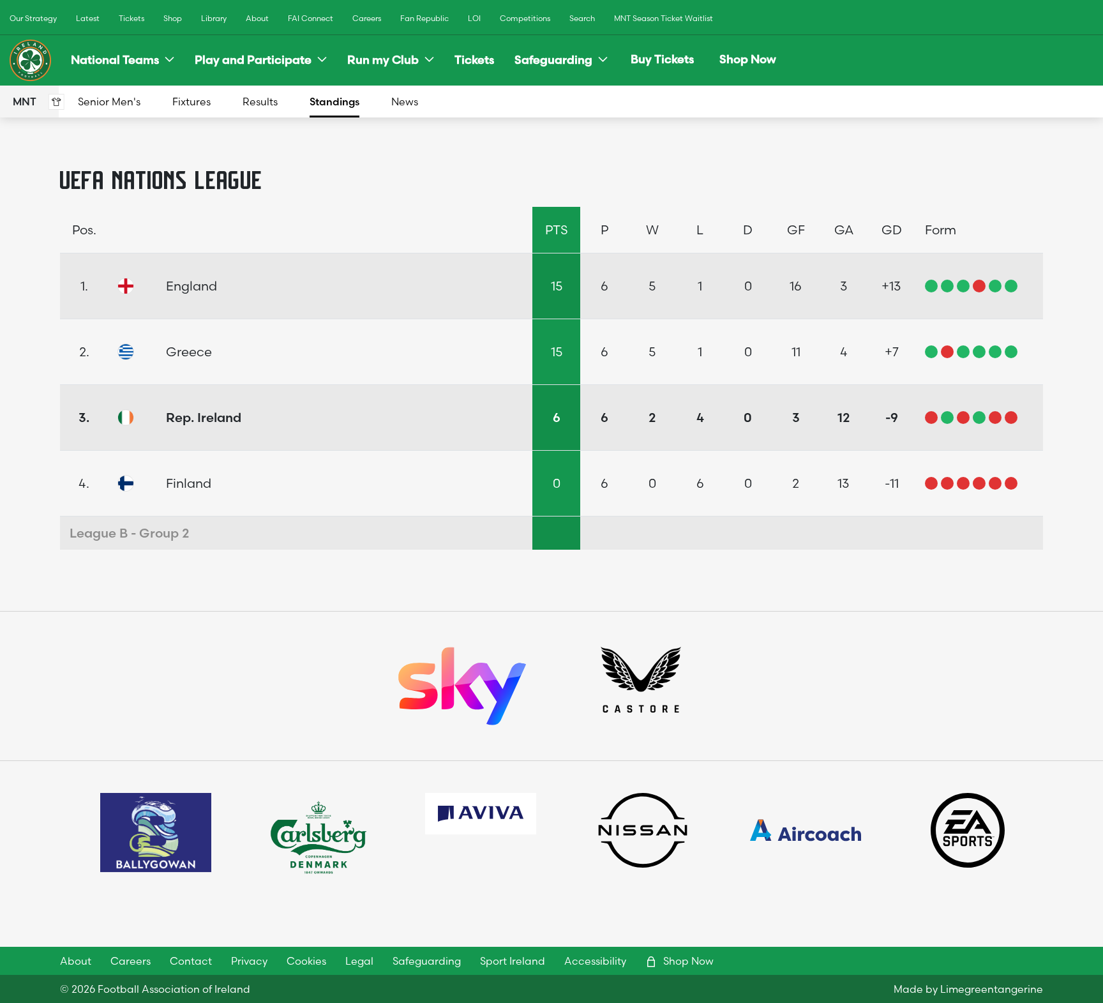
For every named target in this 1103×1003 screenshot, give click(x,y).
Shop (172, 18)
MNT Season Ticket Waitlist (663, 18)
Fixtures (191, 101)
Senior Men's (109, 101)
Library (214, 18)
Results (260, 101)
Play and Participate (253, 59)
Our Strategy (33, 18)
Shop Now (747, 59)
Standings (334, 101)
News (404, 101)
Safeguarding (553, 59)
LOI (474, 18)
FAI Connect (310, 18)
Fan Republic (424, 18)
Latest (88, 18)
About (257, 18)
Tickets (131, 18)
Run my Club (383, 59)
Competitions (525, 18)
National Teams (115, 59)
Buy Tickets (662, 59)
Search (582, 18)
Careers (366, 18)
